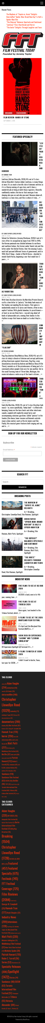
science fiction (11, 767)
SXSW (8, 780)
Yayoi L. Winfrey (13, 1008)
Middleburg (10, 748)
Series (6, 962)
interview (6, 739)
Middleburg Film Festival (10, 751)
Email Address (9, 450)
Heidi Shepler (13, 912)
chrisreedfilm (9, 694)
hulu (16, 737)
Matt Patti (10, 936)
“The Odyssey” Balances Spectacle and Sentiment (24, 22)
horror (7, 736)
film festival (14, 725)
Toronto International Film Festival (9, 989)
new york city (6, 758)
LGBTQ (15, 740)
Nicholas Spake (12, 950)
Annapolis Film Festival (9, 819)
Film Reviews (21, 113)
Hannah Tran (10, 732)
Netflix (6, 754)
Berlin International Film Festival (10, 825)
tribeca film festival (9, 793)
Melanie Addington (9, 940)
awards (5, 691)
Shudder (12, 771)
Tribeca (13, 790)
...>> (16, 597)
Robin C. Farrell (10, 958)
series (5, 771)
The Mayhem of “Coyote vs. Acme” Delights (21, 14)
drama (5, 725)
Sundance (8, 773)
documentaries (7, 718)
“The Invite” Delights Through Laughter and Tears (24, 27)
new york (15, 754)
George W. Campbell (15, 729)
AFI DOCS (12, 815)
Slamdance (16, 962)
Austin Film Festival (8, 822)
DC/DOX (13, 859)
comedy (14, 711)
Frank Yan (13, 900)
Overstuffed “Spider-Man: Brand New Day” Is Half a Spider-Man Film (24, 18)
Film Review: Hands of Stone (16, 117)
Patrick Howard (11, 954)
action (4, 684)
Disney (17, 715)
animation (12, 687)
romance (14, 764)
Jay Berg (10, 926)
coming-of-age (7, 715)
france (5, 729)
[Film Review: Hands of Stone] (22, 86)
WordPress (26, 1019)
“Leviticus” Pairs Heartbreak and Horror (20, 24)
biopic (11, 691)
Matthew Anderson (15, 933)
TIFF (8, 784)
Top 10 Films (15, 784)
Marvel (4, 744)
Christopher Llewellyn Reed (11, 705)
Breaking (8, 113)
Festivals (10, 878)
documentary (11, 722)
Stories (14, 977)
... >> (38, 197)
